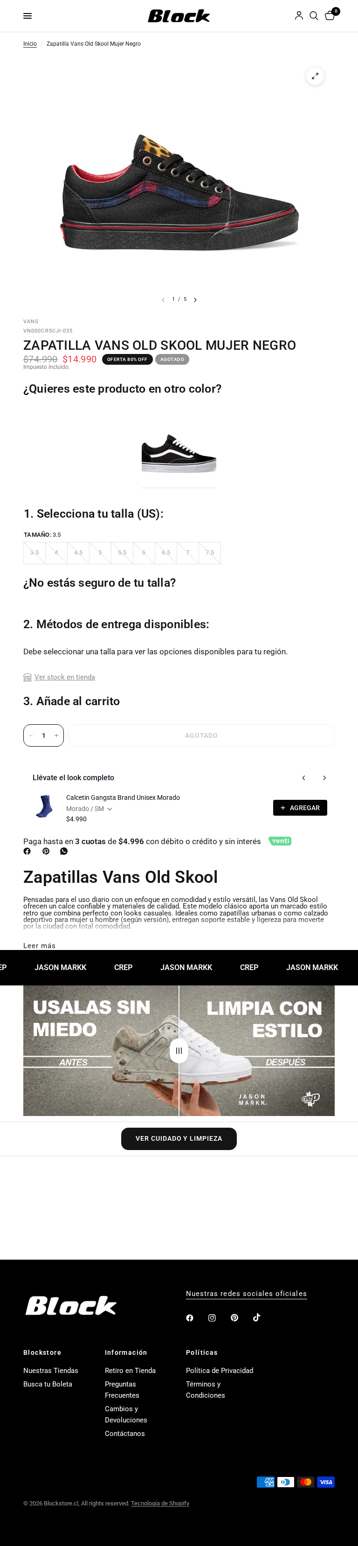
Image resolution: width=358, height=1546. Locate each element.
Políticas (202, 1352)
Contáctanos (125, 1433)
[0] (328, 16)
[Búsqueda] (314, 16)
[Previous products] (304, 777)
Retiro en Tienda (130, 1370)
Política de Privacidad (219, 1370)
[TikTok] (263, 1317)
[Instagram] (218, 1318)
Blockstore (42, 1352)
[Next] (195, 300)
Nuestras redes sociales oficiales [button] (246, 1294)
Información (126, 1352)
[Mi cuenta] (299, 16)
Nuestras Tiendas (50, 1370)
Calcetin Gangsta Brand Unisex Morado (123, 797)
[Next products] (324, 777)
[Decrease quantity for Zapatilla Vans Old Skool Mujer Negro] (31, 735)
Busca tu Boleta (47, 1384)
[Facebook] (28, 851)
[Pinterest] (48, 851)
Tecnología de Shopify (160, 1503)
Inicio (30, 44)
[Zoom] (315, 76)
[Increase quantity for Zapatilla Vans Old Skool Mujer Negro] (56, 735)
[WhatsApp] (65, 851)
